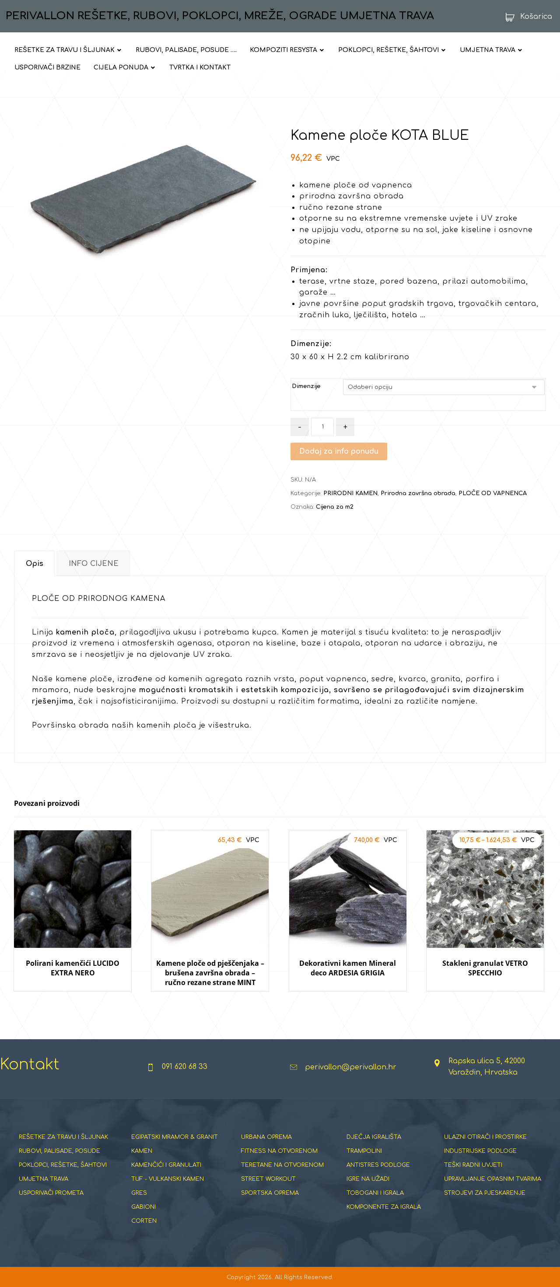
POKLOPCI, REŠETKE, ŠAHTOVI (63, 1165)
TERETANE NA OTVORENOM (282, 1165)
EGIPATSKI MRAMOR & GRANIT (174, 1137)
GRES (139, 1193)
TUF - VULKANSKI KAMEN (167, 1179)
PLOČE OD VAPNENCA (492, 493)
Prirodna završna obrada (418, 493)
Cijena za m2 (335, 507)
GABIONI (143, 1207)
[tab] (34, 563)
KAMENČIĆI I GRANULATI (166, 1165)
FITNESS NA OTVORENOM (279, 1151)
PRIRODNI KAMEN (350, 493)
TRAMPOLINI (364, 1151)
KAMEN (141, 1151)
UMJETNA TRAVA (43, 1179)
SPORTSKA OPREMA (270, 1193)
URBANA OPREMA (266, 1137)
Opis (34, 564)
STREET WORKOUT (268, 1179)
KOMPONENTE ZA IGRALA (383, 1207)
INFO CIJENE (94, 564)
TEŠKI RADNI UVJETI (473, 1165)
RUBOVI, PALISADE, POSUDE (59, 1151)
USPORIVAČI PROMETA (51, 1193)
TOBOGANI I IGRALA (375, 1193)
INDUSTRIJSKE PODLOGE (480, 1151)
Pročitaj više (78, 999)
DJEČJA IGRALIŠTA (373, 1137)
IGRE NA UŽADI (367, 1179)
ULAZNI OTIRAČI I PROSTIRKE (485, 1137)
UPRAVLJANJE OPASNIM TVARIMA (492, 1179)
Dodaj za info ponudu (338, 451)
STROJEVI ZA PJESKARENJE (484, 1193)
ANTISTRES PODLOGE (378, 1165)
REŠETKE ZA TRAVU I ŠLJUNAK (63, 1137)
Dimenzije (306, 386)
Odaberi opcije (210, 999)
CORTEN (144, 1221)
